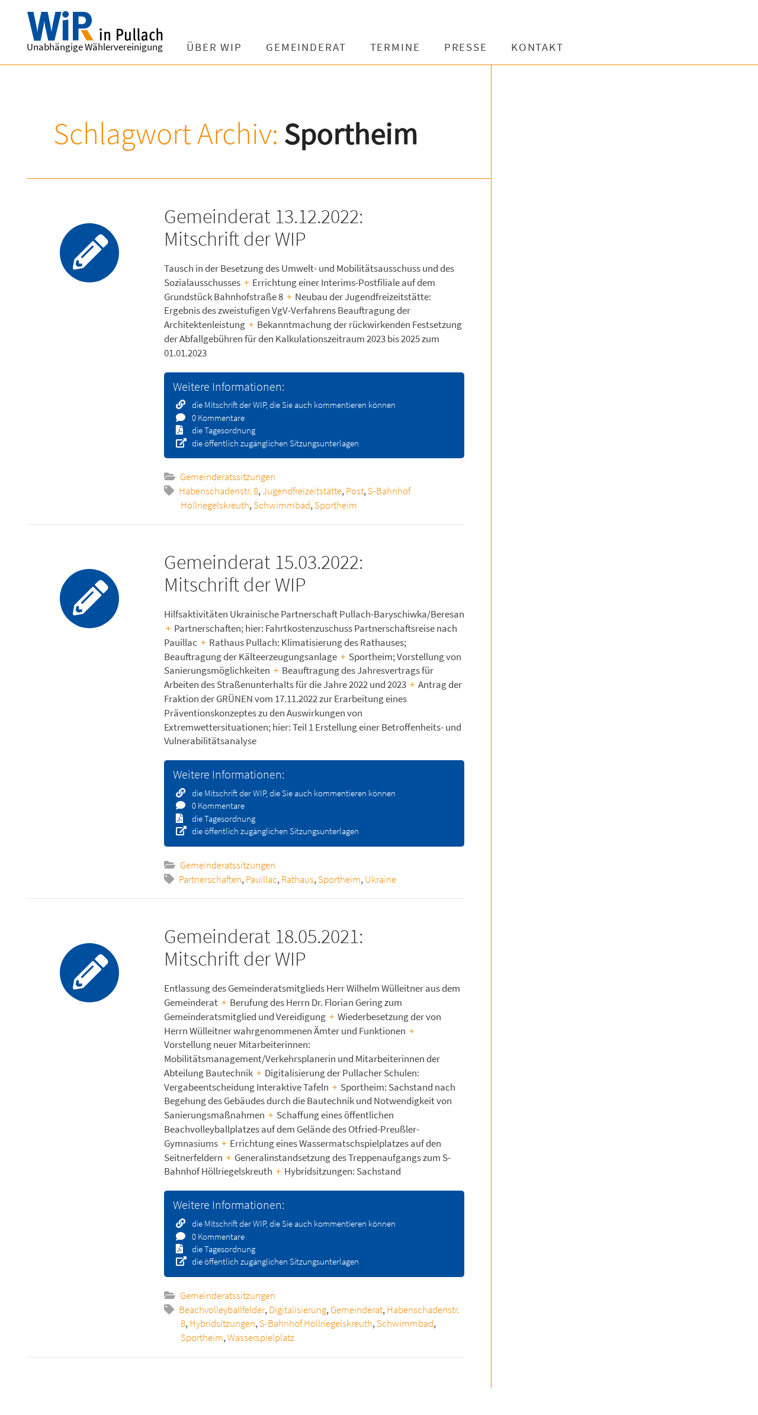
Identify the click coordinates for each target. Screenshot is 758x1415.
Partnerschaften (210, 879)
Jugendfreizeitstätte (302, 490)
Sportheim (335, 505)
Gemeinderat (306, 47)
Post (355, 490)
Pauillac (261, 879)
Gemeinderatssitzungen (227, 476)
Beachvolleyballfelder (222, 1309)
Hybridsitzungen (222, 1323)
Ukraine (380, 879)
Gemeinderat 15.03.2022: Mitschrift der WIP (263, 572)
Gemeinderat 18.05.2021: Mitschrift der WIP (263, 947)
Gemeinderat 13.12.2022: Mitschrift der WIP (263, 227)
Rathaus (297, 879)
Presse (465, 47)
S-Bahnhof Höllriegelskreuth (315, 1323)
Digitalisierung (297, 1309)
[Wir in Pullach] (115, 26)
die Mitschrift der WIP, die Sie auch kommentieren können (293, 404)
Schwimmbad (281, 505)
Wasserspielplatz (260, 1337)
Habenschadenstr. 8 (218, 490)
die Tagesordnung (222, 430)
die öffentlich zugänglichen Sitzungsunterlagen (274, 443)
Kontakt (537, 47)
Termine (395, 47)
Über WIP (214, 47)
